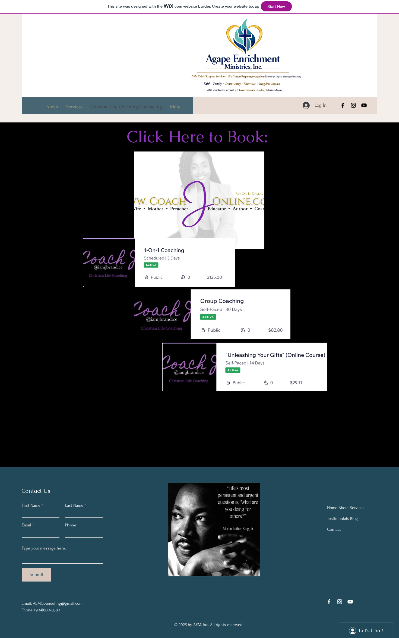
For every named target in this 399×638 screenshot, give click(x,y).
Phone (70, 525)
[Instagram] (353, 105)
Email (26, 525)
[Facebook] (343, 105)
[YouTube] (364, 105)
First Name (31, 505)
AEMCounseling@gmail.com (58, 603)
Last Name (74, 505)
